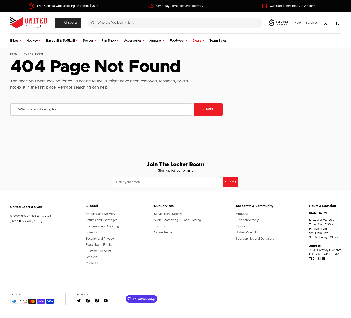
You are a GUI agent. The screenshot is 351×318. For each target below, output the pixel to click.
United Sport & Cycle (39, 216)
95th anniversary (247, 220)
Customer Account (98, 251)
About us (242, 213)
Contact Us (93, 263)
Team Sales (162, 226)
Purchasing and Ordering (102, 226)
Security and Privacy (100, 238)
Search (208, 109)
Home (13, 54)
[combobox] (175, 23)
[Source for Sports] (279, 22)
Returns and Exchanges (101, 220)
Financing (92, 232)
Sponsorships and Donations (255, 238)
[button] (325, 23)
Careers (241, 226)
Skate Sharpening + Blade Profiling (177, 220)
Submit (230, 182)
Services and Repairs (168, 213)
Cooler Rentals (164, 232)
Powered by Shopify (31, 221)
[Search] (93, 23)
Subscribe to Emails (99, 244)
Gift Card (92, 257)
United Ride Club (247, 232)
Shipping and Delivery (101, 213)
